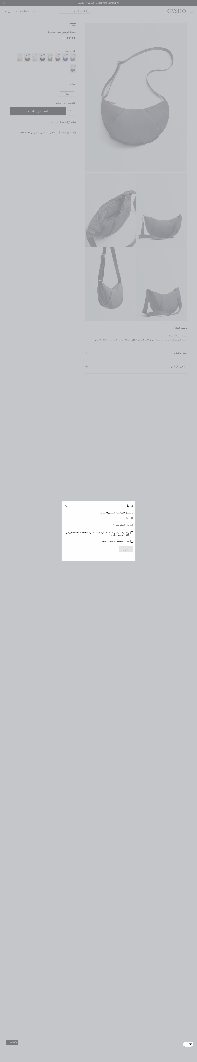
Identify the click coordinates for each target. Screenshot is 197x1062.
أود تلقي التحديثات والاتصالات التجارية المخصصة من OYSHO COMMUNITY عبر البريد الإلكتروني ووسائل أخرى (97, 534)
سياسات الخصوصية (108, 541)
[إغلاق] (66, 506)
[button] (185, 1044)
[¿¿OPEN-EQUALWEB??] (188, 1044)
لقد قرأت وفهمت (115, 541)
